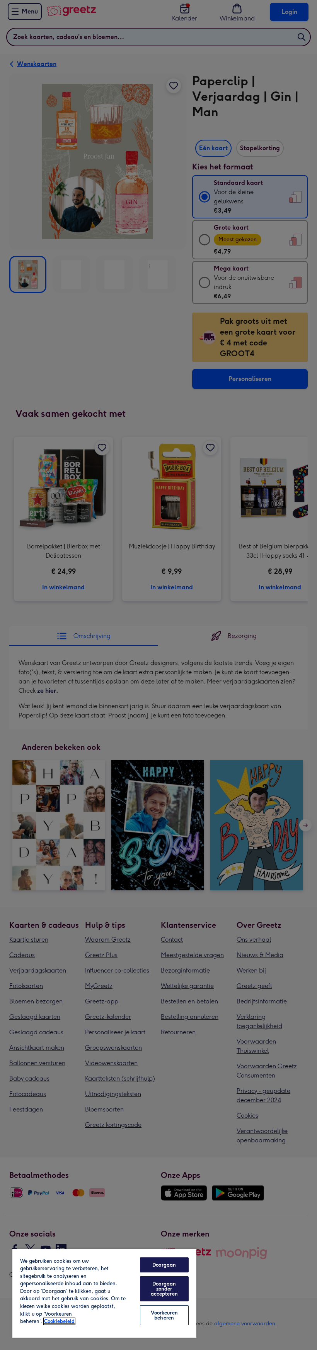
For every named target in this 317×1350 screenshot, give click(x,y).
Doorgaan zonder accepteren (164, 1289)
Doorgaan (164, 1265)
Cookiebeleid (59, 1321)
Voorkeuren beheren (164, 1315)
